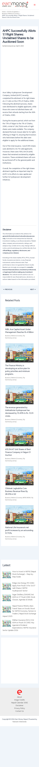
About (19, 697)
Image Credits (19, 700)
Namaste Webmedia (19, 722)
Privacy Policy (19, 708)
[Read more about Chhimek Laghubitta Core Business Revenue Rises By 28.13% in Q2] (19, 475)
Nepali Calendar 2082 (19, 702)
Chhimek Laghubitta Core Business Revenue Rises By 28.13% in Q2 (16, 491)
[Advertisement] (19, 67)
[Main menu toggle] (34, 4)
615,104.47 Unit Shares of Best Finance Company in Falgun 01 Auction (18, 452)
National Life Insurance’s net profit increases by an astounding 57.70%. (19, 530)
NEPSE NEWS (27, 498)
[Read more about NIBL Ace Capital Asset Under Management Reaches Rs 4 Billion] (19, 316)
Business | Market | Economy (13, 336)
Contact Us (19, 711)
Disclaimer (19, 705)
